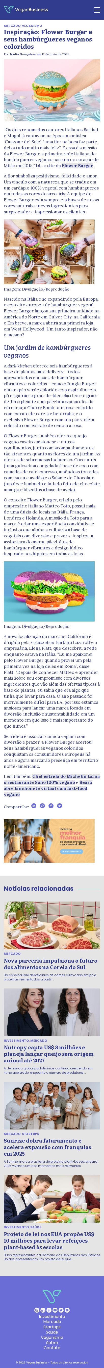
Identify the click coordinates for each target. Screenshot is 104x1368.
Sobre (52, 1343)
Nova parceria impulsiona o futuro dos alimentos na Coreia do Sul (50, 964)
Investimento (16, 1041)
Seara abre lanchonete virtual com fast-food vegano (48, 788)
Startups (30, 1134)
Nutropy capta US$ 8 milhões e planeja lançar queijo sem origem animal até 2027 (49, 1053)
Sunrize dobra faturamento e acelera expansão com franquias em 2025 (47, 1147)
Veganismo (32, 26)
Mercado (12, 26)
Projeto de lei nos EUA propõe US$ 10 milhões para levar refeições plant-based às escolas (49, 1240)
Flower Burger (77, 165)
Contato (52, 1348)
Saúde (35, 1227)
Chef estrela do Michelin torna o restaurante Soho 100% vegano (52, 779)
